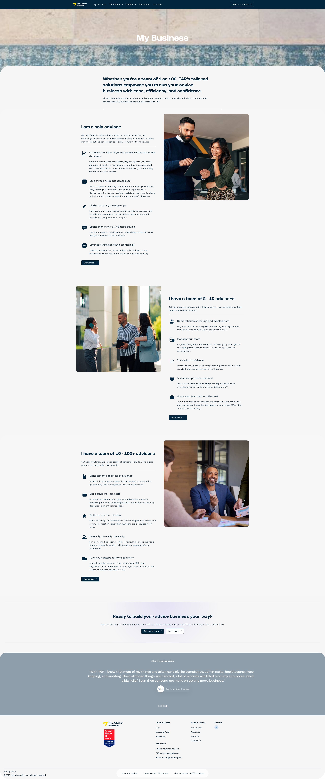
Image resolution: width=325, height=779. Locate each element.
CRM (158, 728)
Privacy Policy (10, 771)
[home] (80, 4)
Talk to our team (151, 631)
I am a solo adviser (129, 773)
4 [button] (166, 706)
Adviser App (161, 736)
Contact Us (196, 741)
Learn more (89, 263)
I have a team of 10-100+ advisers (189, 773)
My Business (100, 4)
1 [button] (158, 706)
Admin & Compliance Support (169, 757)
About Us (157, 4)
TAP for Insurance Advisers (167, 749)
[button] (115, 4)
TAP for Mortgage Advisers (167, 753)
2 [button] (161, 706)
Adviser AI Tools (162, 732)
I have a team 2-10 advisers (156, 773)
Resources (144, 4)
